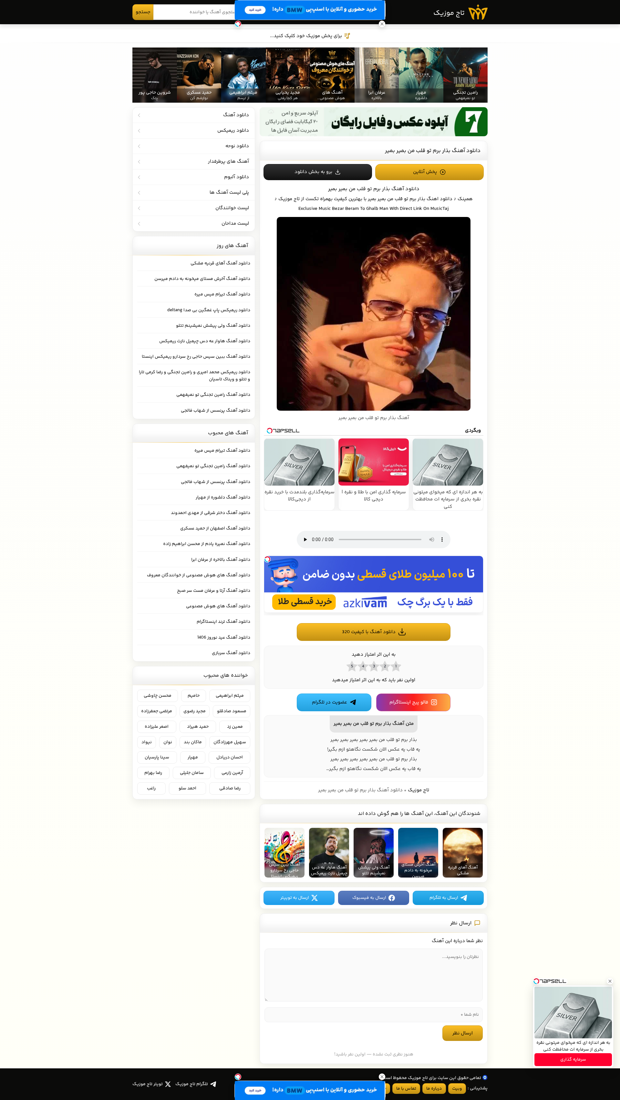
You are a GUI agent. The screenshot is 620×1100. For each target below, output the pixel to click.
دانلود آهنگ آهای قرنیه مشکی (220, 263)
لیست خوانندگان (232, 208)
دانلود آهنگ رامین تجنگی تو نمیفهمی (213, 394)
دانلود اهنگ (439, 199)
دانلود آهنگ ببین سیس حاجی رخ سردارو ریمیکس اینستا (196, 356)
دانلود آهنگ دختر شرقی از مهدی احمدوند (210, 513)
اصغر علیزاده (157, 726)
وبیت (457, 1088)
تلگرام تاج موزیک (191, 1084)
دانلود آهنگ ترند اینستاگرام (223, 621)
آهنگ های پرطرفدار (228, 161)
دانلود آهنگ (236, 115)
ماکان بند (193, 742)
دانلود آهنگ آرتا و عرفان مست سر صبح (213, 590)
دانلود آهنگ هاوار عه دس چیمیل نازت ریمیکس (204, 341)
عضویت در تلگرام (329, 702)
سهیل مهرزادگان (229, 742)
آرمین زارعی (232, 772)
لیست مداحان (235, 223)
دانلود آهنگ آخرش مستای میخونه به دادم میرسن (202, 279)
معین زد (235, 726)
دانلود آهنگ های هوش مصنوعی (218, 606)
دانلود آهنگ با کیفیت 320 (369, 632)
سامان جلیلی (192, 772)
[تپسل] (267, 559)
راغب (151, 788)
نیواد (146, 742)
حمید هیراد (198, 726)
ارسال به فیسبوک (369, 897)
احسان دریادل (229, 757)
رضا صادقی (230, 788)
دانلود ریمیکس (233, 130)
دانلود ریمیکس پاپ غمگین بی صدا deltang (208, 310)
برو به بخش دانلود (313, 172)
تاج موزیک (449, 13)
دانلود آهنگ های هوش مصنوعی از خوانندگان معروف (198, 575)
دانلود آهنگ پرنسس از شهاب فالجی (215, 410)
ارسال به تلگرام (443, 897)
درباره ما (434, 1088)
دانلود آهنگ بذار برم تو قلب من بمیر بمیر (432, 151)
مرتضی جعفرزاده (156, 711)
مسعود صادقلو (231, 711)
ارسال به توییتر (294, 897)
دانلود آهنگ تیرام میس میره (222, 294)
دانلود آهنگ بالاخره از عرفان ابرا (220, 559)
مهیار (193, 757)
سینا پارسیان (157, 757)
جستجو (143, 12)
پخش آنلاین (425, 172)
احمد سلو (187, 788)
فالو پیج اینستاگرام (408, 702)
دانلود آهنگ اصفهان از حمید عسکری (215, 528)
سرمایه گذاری (573, 1059)
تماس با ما (406, 1088)
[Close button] (610, 981)
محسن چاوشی (157, 695)
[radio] (395, 666)
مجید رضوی (194, 711)
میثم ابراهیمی (230, 695)
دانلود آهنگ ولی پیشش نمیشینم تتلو (213, 325)
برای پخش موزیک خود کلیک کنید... (306, 36)
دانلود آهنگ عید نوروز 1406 (223, 637)
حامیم (194, 695)
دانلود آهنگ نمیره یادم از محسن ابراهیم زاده (206, 544)
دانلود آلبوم (236, 177)
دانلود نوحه (237, 146)
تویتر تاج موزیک (147, 1084)
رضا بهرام (153, 772)
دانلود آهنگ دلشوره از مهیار (223, 497)
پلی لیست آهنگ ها (229, 192)
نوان (167, 742)
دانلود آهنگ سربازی (231, 653)
